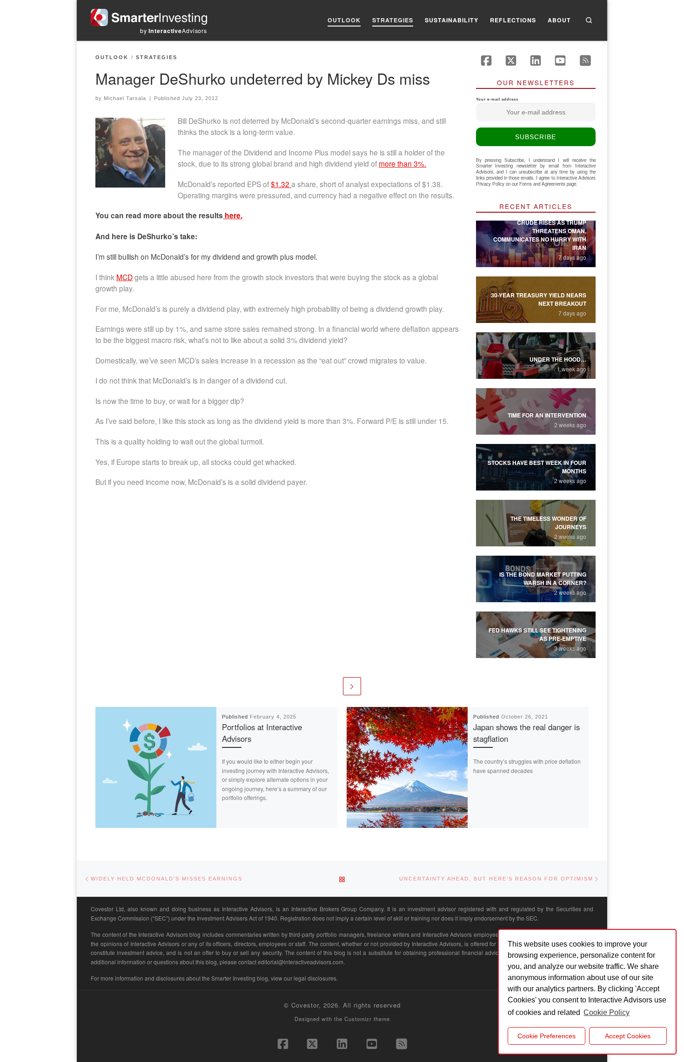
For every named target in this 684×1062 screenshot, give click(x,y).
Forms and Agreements (542, 184)
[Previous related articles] (332, 686)
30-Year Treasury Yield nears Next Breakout (538, 299)
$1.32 (281, 184)
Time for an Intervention (547, 415)
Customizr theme (367, 1018)
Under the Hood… (558, 359)
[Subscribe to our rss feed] (585, 60)
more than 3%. (402, 163)
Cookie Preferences (546, 1036)
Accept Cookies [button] (627, 1036)
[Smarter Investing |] (149, 15)
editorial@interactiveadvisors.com (300, 962)
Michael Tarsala (125, 98)
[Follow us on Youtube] (560, 60)
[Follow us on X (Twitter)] (510, 60)
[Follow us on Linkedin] (535, 60)
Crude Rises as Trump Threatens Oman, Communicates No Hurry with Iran (539, 235)
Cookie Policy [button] (606, 1012)
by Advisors (173, 31)
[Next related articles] (352, 686)
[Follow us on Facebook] (486, 60)
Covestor (305, 1005)
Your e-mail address (497, 99)
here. (232, 215)
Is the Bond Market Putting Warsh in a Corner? (542, 578)
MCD (124, 277)
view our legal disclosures (303, 978)
